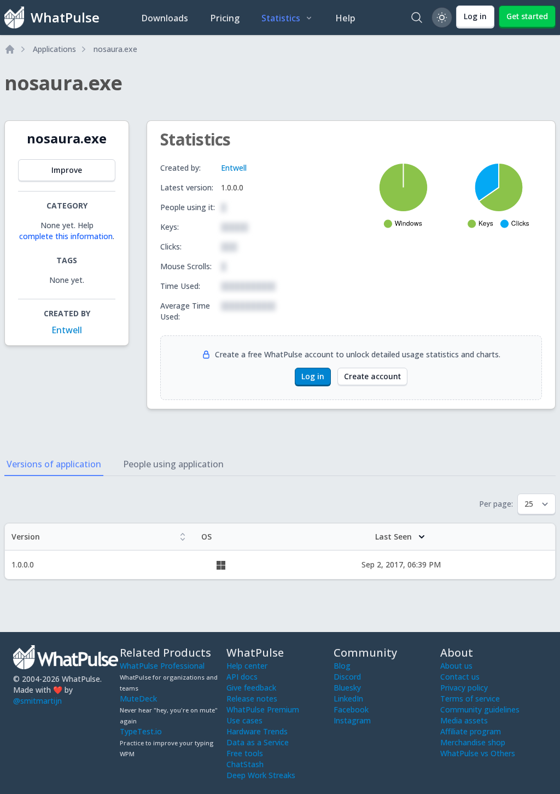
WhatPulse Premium (262, 709)
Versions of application (54, 464)
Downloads (164, 18)
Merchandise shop (472, 742)
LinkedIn (348, 698)
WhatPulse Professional (162, 665)
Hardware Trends (257, 731)
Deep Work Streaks (260, 775)
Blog (342, 665)
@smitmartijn (37, 701)
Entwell (66, 330)
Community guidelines (480, 709)
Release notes (251, 698)
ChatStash (245, 764)
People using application (173, 464)
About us (456, 665)
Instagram (352, 720)
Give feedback (251, 687)
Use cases (244, 720)
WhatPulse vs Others (477, 753)
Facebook (351, 709)
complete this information (66, 236)
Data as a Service (257, 742)
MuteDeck (138, 698)
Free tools (244, 753)
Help (345, 18)
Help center (246, 665)
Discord (347, 676)
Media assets (464, 720)
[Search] (416, 17)
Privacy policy (464, 687)
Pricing (225, 18)
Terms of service (470, 698)
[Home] (9, 49)
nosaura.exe (115, 49)
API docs (242, 676)
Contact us (460, 676)
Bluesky (347, 687)
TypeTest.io (141, 731)
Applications (54, 49)
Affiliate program (470, 731)
